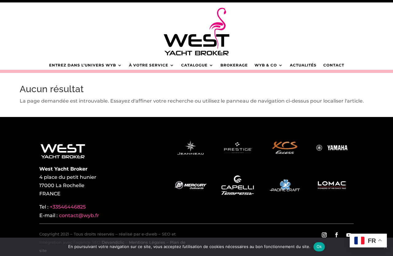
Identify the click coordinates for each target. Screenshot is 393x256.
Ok (319, 246)
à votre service (148, 65)
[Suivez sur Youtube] (349, 235)
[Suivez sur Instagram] (324, 235)
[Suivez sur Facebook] (336, 235)
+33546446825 (68, 207)
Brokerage (234, 65)
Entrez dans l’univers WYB (82, 65)
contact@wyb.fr (79, 215)
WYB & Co (266, 65)
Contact (333, 65)
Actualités (303, 65)
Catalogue (194, 65)
